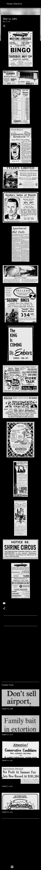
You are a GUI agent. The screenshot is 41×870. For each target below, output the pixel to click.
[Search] (37, 3)
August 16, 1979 (7, 812)
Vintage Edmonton (14, 3)
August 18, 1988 (7, 709)
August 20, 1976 (7, 734)
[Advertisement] (20, 653)
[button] (4, 26)
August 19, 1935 (7, 760)
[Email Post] (4, 604)
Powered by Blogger (21, 867)
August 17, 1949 (7, 786)
